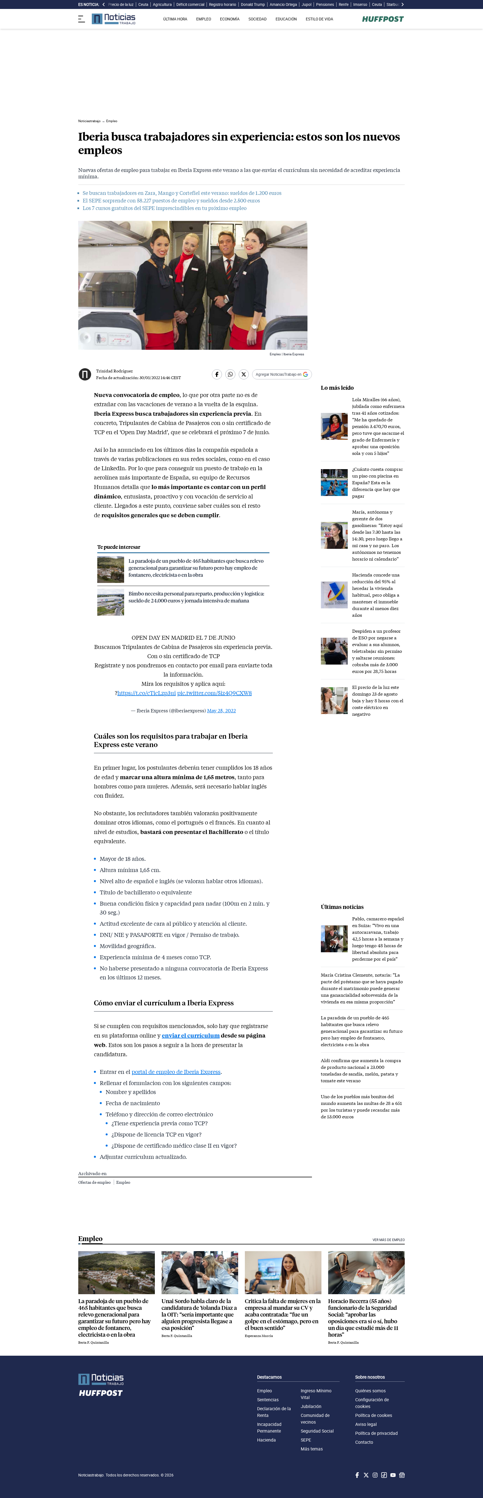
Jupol (306, 4)
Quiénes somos (370, 1391)
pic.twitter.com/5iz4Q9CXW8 (214, 692)
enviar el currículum (191, 1035)
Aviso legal (366, 1424)
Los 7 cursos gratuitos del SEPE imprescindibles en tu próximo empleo (165, 208)
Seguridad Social (317, 1431)
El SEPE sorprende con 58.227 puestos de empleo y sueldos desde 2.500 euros (171, 200)
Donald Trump (253, 4)
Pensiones (325, 4)
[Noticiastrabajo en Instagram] (374, 1475)
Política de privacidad (376, 1433)
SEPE (306, 1440)
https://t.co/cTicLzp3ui (146, 692)
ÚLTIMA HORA (175, 19)
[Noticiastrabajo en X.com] (365, 1475)
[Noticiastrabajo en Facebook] (356, 1475)
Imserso (360, 4)
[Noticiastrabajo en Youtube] (392, 1475)
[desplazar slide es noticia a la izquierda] (103, 4)
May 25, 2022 (221, 710)
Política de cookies (373, 1415)
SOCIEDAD (257, 19)
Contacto (364, 1442)
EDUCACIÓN (286, 19)
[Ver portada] (113, 18)
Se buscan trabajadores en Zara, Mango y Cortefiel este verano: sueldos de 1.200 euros (182, 193)
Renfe (344, 4)
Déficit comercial (190, 4)
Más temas (312, 1449)
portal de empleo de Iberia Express (176, 1071)
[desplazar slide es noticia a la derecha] (402, 4)
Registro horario (222, 4)
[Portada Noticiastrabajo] (101, 1379)
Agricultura (162, 4)
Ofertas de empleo (95, 1182)
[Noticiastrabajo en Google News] (401, 1475)
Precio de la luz (121, 4)
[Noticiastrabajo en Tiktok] (383, 1475)
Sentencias (268, 1400)
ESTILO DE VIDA (319, 19)
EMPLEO (203, 19)
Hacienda (266, 1440)
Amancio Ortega (283, 4)
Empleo (123, 1182)
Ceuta (143, 4)
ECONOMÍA (230, 19)
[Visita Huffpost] (383, 19)
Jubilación (311, 1406)
